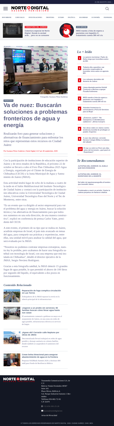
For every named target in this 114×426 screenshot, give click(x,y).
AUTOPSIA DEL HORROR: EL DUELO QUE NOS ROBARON (93, 167)
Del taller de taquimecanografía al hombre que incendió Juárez (94, 183)
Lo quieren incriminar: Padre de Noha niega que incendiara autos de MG (95, 59)
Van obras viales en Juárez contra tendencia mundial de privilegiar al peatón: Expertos (96, 130)
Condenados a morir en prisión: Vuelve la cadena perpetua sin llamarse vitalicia (94, 191)
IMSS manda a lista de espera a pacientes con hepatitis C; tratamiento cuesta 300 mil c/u (95, 99)
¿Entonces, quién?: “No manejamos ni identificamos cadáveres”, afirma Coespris (94, 120)
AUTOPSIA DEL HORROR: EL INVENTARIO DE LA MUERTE (89, 175)
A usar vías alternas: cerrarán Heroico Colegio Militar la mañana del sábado (96, 140)
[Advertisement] (93, 215)
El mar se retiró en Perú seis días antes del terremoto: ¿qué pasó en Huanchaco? (97, 150)
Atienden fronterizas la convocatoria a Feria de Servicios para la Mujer (96, 110)
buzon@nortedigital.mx (53, 411)
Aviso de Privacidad (49, 415)
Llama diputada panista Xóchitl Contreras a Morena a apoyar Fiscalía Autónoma (95, 89)
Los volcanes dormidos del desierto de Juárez (93, 80)
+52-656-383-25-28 (51, 406)
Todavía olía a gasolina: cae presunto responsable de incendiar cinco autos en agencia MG (95, 70)
